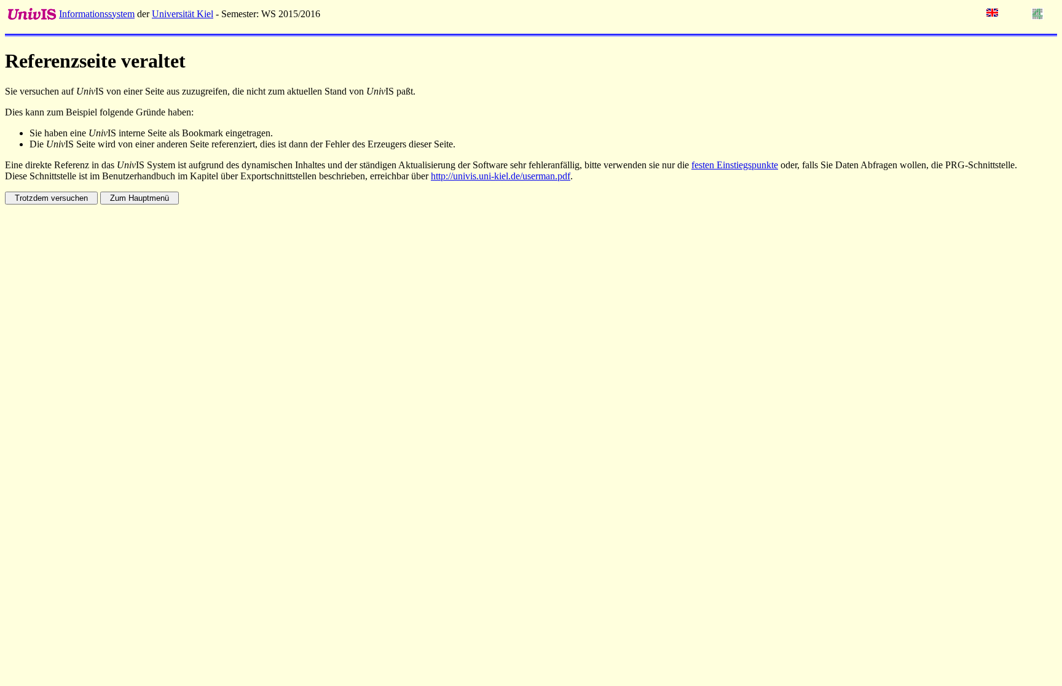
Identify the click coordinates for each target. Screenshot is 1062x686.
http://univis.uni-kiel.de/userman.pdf (500, 176)
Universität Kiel (182, 14)
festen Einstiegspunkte (734, 165)
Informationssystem (97, 14)
